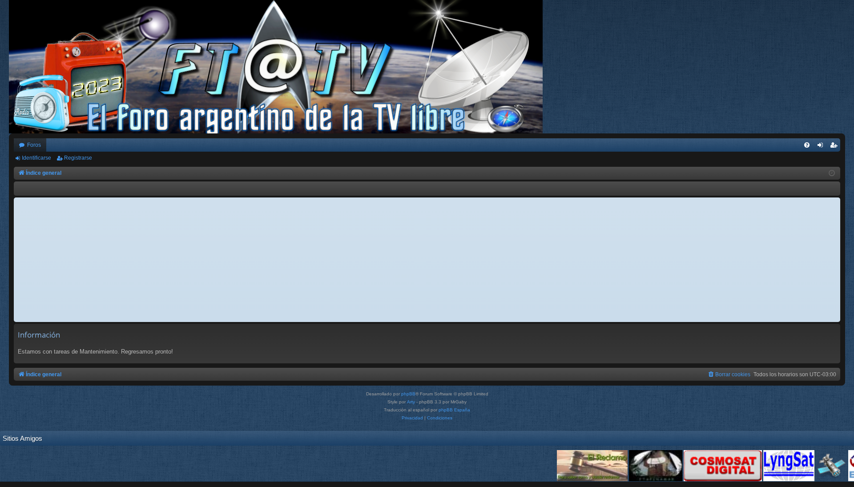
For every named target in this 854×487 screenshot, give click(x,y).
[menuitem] (807, 145)
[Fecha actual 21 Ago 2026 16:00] (832, 173)
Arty (411, 401)
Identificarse (36, 158)
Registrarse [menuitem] (835, 147)
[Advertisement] (427, 259)
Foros (34, 145)
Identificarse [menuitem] (822, 147)
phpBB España (454, 409)
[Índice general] (280, 66)
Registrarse (78, 158)
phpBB (408, 393)
